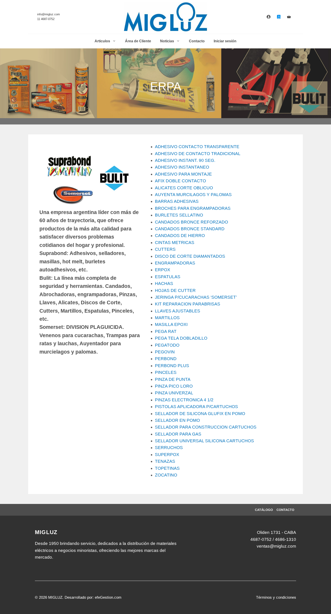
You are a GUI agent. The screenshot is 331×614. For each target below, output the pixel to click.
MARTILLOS (167, 317)
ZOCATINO (166, 475)
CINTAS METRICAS (174, 242)
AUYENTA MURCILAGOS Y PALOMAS (193, 194)
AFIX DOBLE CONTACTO (180, 180)
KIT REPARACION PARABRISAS (187, 304)
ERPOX (162, 269)
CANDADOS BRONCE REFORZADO (191, 222)
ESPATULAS (167, 276)
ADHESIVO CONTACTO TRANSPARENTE (197, 146)
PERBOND (166, 358)
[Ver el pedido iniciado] (289, 17)
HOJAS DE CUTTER (175, 290)
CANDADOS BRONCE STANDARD (189, 228)
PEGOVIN (165, 352)
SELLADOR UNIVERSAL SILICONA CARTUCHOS (204, 440)
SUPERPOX (167, 454)
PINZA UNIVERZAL (174, 393)
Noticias (167, 41)
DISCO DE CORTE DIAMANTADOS (190, 256)
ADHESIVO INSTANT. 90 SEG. (185, 160)
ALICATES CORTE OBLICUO (184, 187)
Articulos (102, 41)
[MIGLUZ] (165, 17)
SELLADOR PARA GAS (178, 434)
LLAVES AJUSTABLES (177, 311)
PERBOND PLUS (172, 365)
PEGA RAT (166, 331)
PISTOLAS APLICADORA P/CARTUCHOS (196, 406)
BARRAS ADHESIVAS (177, 201)
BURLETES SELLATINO (179, 215)
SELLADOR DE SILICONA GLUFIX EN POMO (200, 413)
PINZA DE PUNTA (172, 379)
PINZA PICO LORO (174, 386)
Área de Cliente (138, 41)
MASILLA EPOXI (171, 324)
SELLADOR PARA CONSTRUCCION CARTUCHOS (205, 427)
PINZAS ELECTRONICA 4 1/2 (184, 399)
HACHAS (164, 283)
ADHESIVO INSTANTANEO (182, 167)
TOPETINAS (167, 468)
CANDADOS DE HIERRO (180, 235)
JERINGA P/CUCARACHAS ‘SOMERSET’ (196, 297)
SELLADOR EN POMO (177, 420)
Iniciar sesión (225, 41)
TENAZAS (165, 461)
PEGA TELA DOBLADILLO (181, 338)
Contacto (197, 41)
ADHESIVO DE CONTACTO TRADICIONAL (197, 153)
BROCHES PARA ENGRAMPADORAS (193, 208)
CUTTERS (165, 249)
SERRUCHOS (169, 447)
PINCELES (166, 372)
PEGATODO (167, 345)
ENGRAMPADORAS (175, 263)
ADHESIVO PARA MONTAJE (183, 174)
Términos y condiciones (276, 597)
